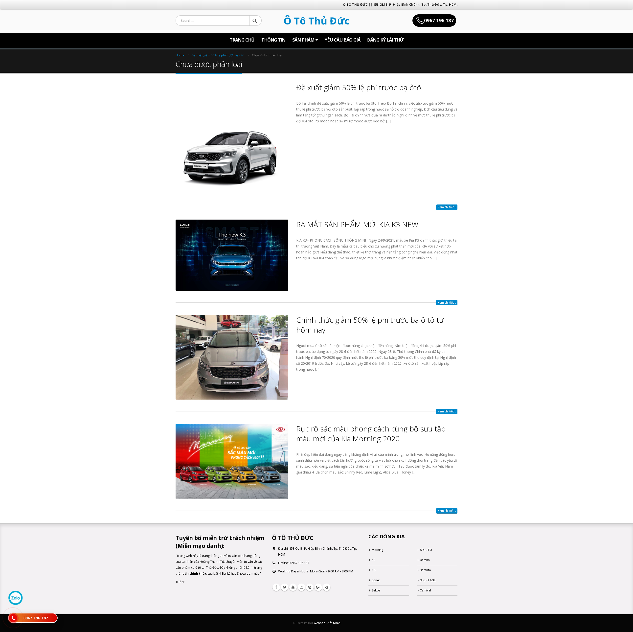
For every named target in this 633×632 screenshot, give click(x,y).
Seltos (376, 590)
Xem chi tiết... (447, 207)
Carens (425, 560)
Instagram (301, 587)
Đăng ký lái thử (385, 40)
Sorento (425, 570)
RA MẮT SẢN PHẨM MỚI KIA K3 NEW (357, 224)
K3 (373, 560)
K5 (373, 570)
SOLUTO (426, 550)
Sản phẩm (303, 40)
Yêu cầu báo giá (342, 40)
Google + (318, 587)
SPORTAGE (428, 580)
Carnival (425, 590)
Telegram (326, 587)
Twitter (284, 587)
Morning (377, 550)
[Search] (255, 20)
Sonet (376, 580)
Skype (310, 587)
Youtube (293, 587)
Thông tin (273, 40)
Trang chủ (242, 40)
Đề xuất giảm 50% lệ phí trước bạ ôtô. (359, 87)
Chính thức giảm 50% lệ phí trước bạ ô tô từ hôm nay (370, 325)
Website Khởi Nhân (327, 623)
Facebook (276, 587)
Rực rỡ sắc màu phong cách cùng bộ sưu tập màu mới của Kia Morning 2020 (371, 434)
